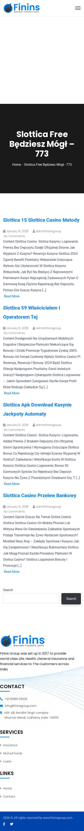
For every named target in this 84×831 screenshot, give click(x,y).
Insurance (10, 745)
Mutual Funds (12, 753)
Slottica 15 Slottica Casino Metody (41, 220)
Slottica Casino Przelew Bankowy (39, 495)
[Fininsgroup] (22, 8)
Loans (7, 761)
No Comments (14, 236)
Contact (9, 796)
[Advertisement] (42, 60)
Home (16, 165)
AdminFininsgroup (48, 231)
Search (8, 590)
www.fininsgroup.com (57, 818)
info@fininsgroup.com (20, 706)
